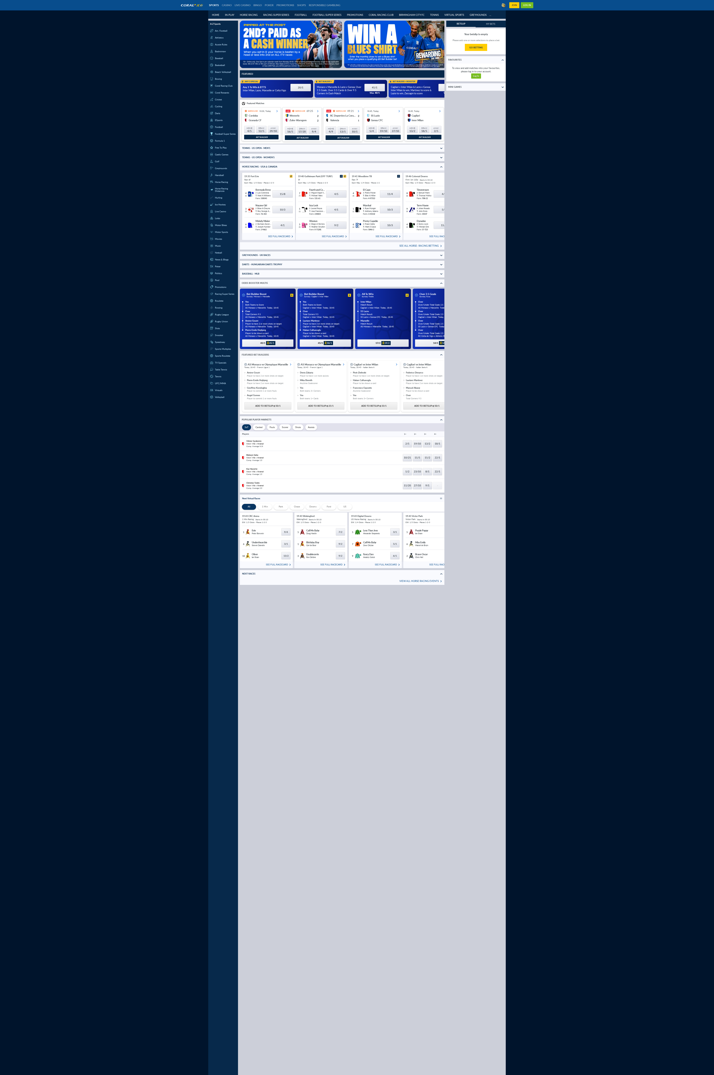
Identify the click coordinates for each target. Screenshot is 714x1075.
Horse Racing (249, 15)
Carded (259, 427)
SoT (246, 427)
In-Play (229, 15)
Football (301, 15)
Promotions (355, 15)
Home (215, 15)
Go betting (476, 47)
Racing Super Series (276, 15)
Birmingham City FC (411, 15)
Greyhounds (478, 15)
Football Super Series (327, 15)
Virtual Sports (454, 15)
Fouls (272, 427)
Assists (311, 427)
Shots (298, 427)
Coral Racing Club (381, 15)
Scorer (285, 427)
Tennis (434, 15)
